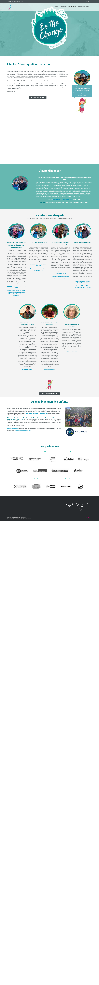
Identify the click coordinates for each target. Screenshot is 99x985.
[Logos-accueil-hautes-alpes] (35, 456)
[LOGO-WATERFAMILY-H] (76, 427)
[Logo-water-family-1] (22, 467)
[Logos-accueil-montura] (20, 483)
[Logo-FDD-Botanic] (40, 469)
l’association (37, 413)
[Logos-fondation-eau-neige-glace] (59, 467)
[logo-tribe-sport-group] (78, 468)
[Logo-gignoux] (80, 484)
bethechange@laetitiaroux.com (15, 1)
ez (10, 290)
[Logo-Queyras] (68, 456)
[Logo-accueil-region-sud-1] (17, 455)
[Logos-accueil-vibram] (36, 483)
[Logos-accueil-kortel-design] (51, 484)
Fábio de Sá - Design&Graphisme (24, 518)
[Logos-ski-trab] (65, 484)
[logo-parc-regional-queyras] (83, 457)
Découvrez (55, 272)
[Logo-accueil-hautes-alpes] (52, 456)
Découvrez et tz (13, 428)
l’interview (30, 369)
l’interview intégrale (68, 199)
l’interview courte (57, 199)
